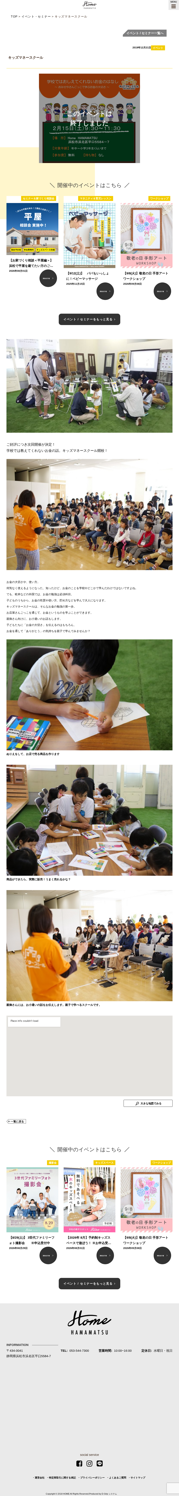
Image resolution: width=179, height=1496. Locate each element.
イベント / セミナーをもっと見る (88, 319)
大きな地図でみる (151, 1103)
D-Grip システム (109, 1494)
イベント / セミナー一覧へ (145, 33)
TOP (14, 16)
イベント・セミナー (36, 16)
